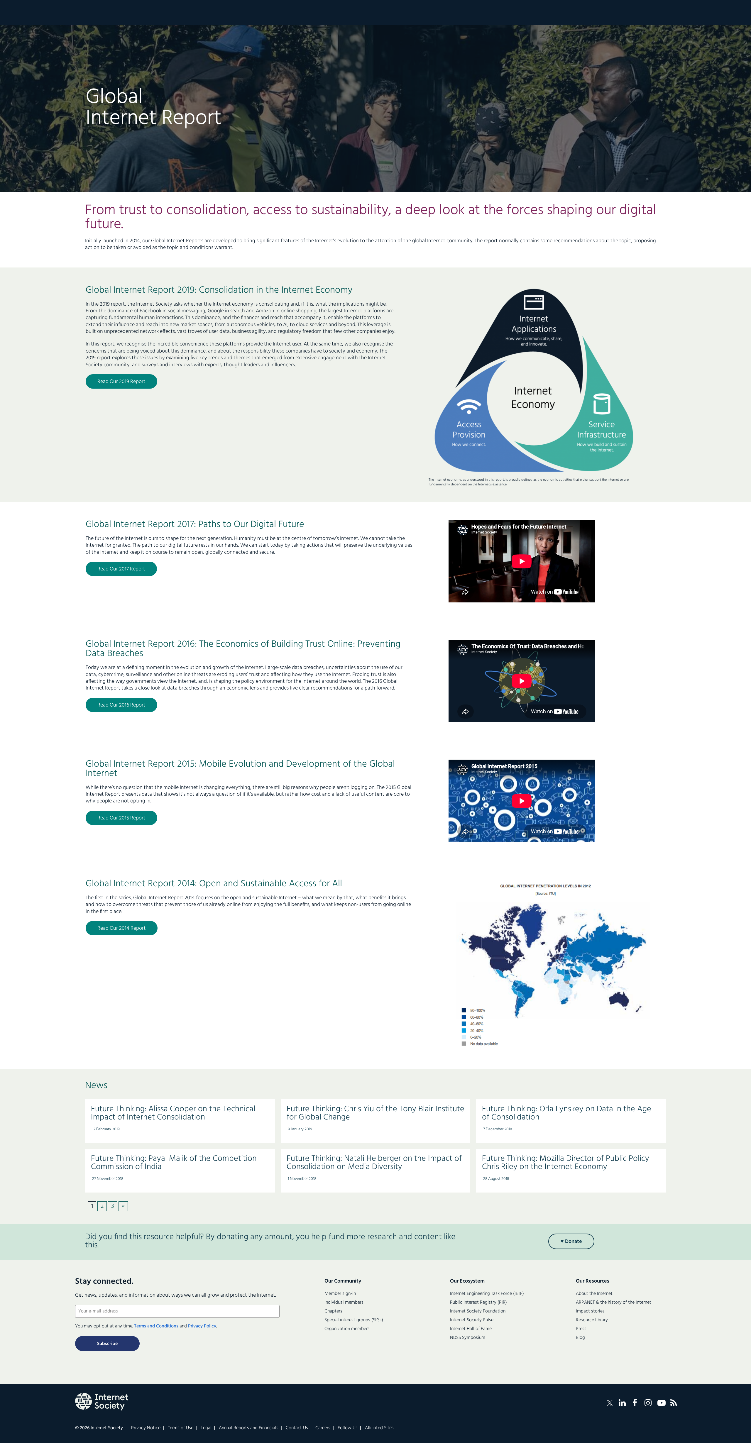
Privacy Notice (145, 1428)
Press (581, 1329)
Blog (580, 1338)
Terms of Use (180, 1428)
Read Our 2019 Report (121, 381)
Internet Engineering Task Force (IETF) (487, 1294)
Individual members (343, 1302)
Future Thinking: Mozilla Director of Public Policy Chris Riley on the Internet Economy (565, 1162)
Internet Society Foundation (477, 1311)
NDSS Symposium (467, 1338)
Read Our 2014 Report (121, 928)
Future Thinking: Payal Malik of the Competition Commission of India (174, 1162)
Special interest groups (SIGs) (353, 1320)
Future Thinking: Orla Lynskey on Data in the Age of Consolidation (566, 1113)
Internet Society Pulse (471, 1320)
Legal (206, 1428)
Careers (322, 1428)
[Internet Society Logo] (101, 1401)
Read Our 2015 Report (121, 818)
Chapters (333, 1311)
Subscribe (107, 1344)
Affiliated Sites (379, 1428)
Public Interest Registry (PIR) (478, 1302)
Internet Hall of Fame (471, 1329)
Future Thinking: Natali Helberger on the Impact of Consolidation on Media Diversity (374, 1162)
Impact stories (590, 1311)
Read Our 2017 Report (121, 569)
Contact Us (297, 1428)
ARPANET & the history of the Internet (613, 1302)
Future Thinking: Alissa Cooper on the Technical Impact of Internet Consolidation (173, 1113)
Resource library (592, 1320)
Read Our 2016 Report (121, 705)
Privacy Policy (202, 1326)
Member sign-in (340, 1294)
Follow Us (348, 1428)
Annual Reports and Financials (248, 1428)
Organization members (347, 1329)
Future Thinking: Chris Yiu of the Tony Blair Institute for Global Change (375, 1113)
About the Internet (594, 1294)
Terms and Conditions (156, 1326)
